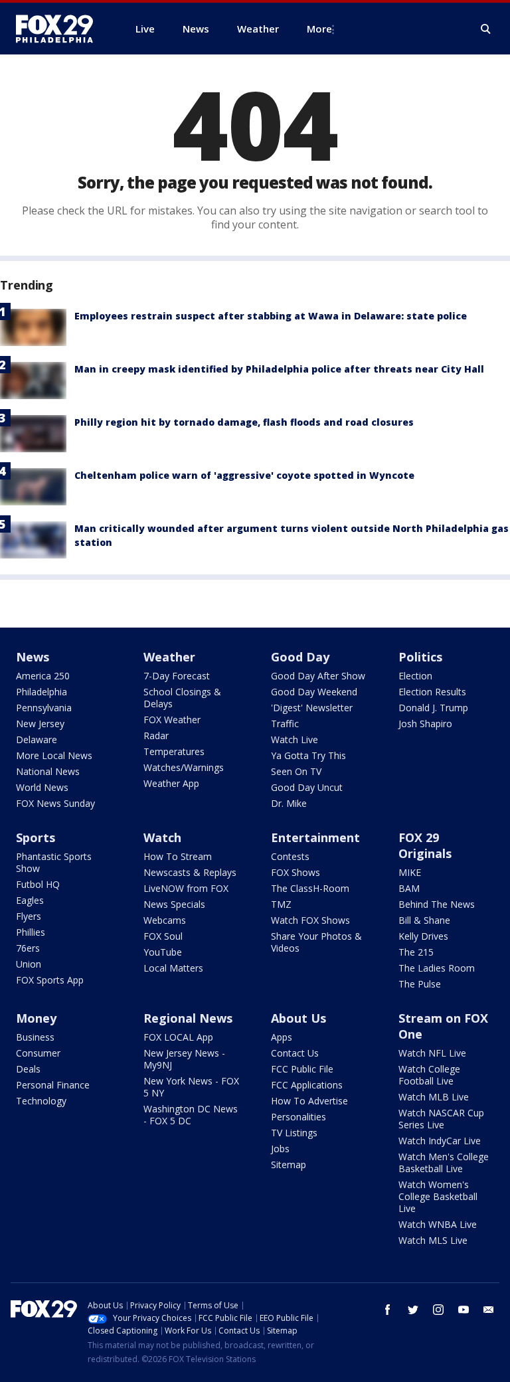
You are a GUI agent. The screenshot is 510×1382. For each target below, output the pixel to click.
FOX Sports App (50, 980)
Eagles (30, 900)
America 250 (43, 675)
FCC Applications (307, 1085)
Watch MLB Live (433, 1096)
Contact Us (295, 1053)
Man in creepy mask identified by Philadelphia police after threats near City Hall (279, 369)
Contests (290, 856)
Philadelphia (41, 691)
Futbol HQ (38, 884)
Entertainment (315, 837)
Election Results (432, 691)
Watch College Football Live (429, 1075)
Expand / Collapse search (486, 29)
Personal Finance (53, 1085)
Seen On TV (296, 771)
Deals (28, 1069)
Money (36, 1018)
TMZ (281, 904)
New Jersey (40, 723)
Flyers (28, 916)
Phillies (30, 932)
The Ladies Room (436, 968)
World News (42, 787)
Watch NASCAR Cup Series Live (441, 1118)
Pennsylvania (44, 707)
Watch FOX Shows (310, 920)
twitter (413, 1309)
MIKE (409, 872)
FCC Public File (302, 1069)
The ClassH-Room (310, 888)
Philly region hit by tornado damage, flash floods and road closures (244, 422)
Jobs (280, 1148)
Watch (162, 837)
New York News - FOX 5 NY (191, 1087)
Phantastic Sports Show (54, 862)
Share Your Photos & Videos (316, 942)
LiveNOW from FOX (185, 888)
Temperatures (174, 751)
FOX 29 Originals (425, 845)
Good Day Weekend (314, 691)
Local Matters (173, 968)
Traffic (285, 723)
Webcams (164, 920)
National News (48, 771)
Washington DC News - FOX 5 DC (190, 1114)
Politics (420, 657)
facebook (387, 1309)
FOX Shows (295, 872)
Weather (169, 657)
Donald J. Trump (433, 707)
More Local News (54, 755)
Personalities (298, 1116)
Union (28, 964)
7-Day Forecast (176, 675)
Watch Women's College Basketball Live (437, 1196)
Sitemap (288, 1164)
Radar (156, 735)
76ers (28, 948)
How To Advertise (309, 1100)
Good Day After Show (318, 675)
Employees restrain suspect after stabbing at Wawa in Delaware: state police (270, 315)
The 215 (416, 952)
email (488, 1309)
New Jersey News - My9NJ (184, 1059)
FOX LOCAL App (178, 1037)
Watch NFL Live (432, 1053)
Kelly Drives (423, 936)
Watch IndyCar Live (439, 1140)
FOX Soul (163, 936)
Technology (41, 1100)
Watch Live (294, 739)
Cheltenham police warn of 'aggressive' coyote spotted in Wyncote (244, 475)
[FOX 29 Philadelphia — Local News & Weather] (60, 28)
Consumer (38, 1053)
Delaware (36, 739)
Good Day (300, 657)
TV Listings (294, 1132)
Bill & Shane (424, 920)
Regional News (187, 1018)
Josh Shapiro (425, 723)
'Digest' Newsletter (312, 707)
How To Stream (177, 856)
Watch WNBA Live (437, 1224)
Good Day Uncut (307, 787)
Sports (35, 837)
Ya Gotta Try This (308, 755)
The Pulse (419, 984)
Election (415, 675)
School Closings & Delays (182, 697)
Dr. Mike (289, 803)
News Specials (174, 904)
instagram (438, 1309)
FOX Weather (172, 719)
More (319, 28)
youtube (463, 1309)
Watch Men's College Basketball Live (443, 1162)
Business (35, 1037)
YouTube (162, 952)
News (32, 657)
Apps (281, 1037)
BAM (409, 888)
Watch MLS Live (433, 1240)
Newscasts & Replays (189, 872)
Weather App (171, 783)
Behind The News (436, 904)
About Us (298, 1018)
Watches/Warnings (183, 767)
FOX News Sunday (55, 803)
